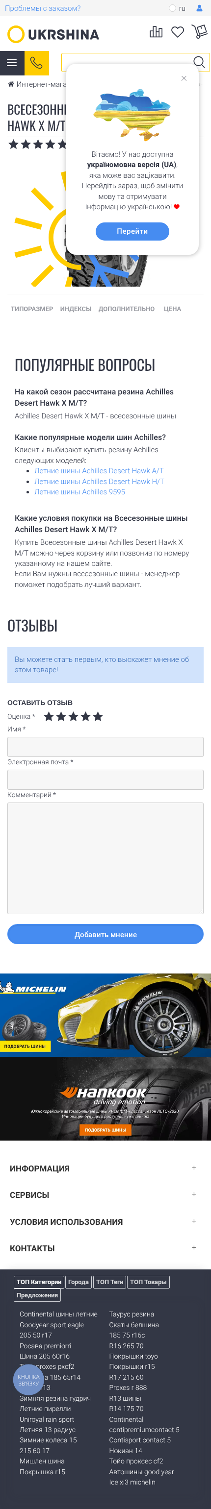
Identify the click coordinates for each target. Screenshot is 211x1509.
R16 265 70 (126, 1346)
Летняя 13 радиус (48, 1430)
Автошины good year (141, 1472)
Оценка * (21, 717)
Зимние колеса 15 (48, 1440)
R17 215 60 (126, 1378)
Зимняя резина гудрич (55, 1399)
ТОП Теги (109, 1282)
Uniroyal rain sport (47, 1420)
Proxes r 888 (128, 1388)
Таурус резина (132, 1314)
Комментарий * (31, 795)
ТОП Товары (148, 1282)
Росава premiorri (45, 1346)
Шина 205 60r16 (45, 1357)
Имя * (16, 729)
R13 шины (125, 1399)
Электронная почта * (40, 762)
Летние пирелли (45, 1409)
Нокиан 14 (125, 1451)
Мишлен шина (42, 1461)
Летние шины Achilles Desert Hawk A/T (99, 470)
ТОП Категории (39, 1282)
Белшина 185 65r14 (50, 1378)
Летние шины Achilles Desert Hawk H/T (99, 481)
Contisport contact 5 (140, 1440)
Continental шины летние (59, 1314)
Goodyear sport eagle (52, 1325)
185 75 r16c (127, 1335)
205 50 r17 (36, 1335)
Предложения (37, 1295)
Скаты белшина (134, 1325)
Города (78, 1282)
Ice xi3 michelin (132, 1482)
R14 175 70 (126, 1409)
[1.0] (49, 716)
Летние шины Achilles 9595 (79, 491)
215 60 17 (35, 1451)
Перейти (132, 231)
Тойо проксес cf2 (136, 1461)
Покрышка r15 (42, 1472)
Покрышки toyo (133, 1357)
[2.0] (55, 716)
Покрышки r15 (132, 1367)
